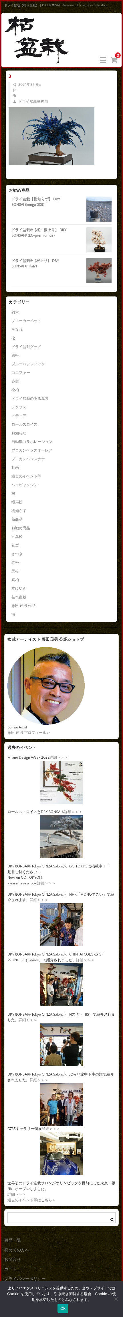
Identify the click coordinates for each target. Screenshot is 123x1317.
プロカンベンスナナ (28, 459)
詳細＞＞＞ (58, 757)
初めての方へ (16, 1250)
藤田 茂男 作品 (23, 606)
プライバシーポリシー (25, 1279)
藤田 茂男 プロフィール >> (28, 733)
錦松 (15, 355)
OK (63, 1308)
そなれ (17, 330)
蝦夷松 (17, 502)
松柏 (15, 390)
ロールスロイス (24, 424)
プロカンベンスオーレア (31, 450)
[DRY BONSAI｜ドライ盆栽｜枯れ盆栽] (37, 59)
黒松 (15, 571)
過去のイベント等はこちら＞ (31, 1200)
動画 (15, 468)
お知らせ (18, 433)
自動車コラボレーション (31, 442)
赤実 (15, 381)
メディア (18, 416)
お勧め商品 (20, 528)
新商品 (17, 519)
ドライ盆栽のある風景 (30, 399)
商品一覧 (12, 1240)
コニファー (20, 373)
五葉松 (17, 537)
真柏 (15, 580)
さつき (17, 554)
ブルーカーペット (26, 321)
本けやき (18, 589)
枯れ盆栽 (18, 597)
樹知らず (18, 511)
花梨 (15, 545)
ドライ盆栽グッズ (26, 347)
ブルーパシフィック (28, 364)
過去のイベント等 (26, 476)
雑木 (15, 312)
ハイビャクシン (24, 485)
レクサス (18, 407)
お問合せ (12, 1259)
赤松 (15, 563)
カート (10, 1269)
